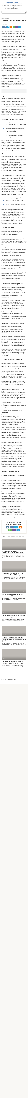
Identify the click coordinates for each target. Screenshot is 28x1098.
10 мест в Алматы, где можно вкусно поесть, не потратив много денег (14, 639)
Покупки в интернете (12, 2)
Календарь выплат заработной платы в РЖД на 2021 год (12, 574)
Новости (19, 23)
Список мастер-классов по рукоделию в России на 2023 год (13, 552)
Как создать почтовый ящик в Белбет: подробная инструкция (12, 662)
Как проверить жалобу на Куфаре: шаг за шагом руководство (13, 616)
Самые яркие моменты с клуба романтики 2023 (12, 595)
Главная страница (5, 18)
